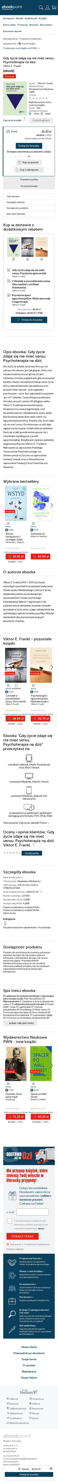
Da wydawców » (27, 1284)
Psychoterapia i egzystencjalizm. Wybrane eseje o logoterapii (31, 298)
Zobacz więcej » (15, 1248)
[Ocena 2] (33, 98)
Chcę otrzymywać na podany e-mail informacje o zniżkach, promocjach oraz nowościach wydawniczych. (31, 1224)
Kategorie (8, 18)
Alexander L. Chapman (15, 542)
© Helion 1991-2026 (12, 1441)
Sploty (35, 1418)
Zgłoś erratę (9, 913)
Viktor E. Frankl (45, 83)
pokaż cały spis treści (21, 1023)
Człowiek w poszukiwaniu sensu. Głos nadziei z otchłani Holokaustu (31, 284)
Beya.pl (35, 1413)
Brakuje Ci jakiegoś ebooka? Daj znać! (34, 1311)
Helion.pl (14, 1399)
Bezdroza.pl (37, 1408)
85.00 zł (43, 556)
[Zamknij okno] (51, 1468)
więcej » (41, 1228)
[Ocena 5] (43, 98)
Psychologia (44, 927)
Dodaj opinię (32, 853)
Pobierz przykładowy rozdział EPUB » (21, 907)
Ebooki (19, 18)
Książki (43, 18)
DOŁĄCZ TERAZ (23, 1236)
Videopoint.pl (16, 1413)
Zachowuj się (38, 533)
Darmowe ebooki (12, 31)
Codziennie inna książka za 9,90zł (20, 48)
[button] (52, 505)
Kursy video (9, 24)
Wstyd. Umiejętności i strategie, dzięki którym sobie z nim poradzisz (15, 539)
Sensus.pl (14, 1403)
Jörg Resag (10, 1099)
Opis (13, 196)
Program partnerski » (30, 1258)
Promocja (9, 76)
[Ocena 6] (46, 98)
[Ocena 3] (36, 98)
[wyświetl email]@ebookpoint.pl (23, 1459)
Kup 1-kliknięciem (29, 169)
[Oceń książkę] (41, 98)
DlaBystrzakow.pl (18, 1408)
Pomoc (43, 822)
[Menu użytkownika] (47, 7)
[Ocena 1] (30, 98)
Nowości (34, 24)
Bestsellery (46, 24)
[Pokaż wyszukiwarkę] (41, 7)
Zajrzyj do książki (12, 120)
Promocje (22, 24)
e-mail (10, 1212)
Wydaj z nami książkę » (31, 1271)
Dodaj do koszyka (28, 145)
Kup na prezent (31, 162)
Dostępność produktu (18, 208)
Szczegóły (16, 202)
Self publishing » (27, 1325)
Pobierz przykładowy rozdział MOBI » (21, 910)
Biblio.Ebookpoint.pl (19, 1423)
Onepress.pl (38, 1399)
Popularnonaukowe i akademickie (19, 927)
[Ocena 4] (40, 98)
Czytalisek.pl (16, 1418)
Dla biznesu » (26, 1297)
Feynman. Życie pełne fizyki (14, 1095)
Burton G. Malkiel (38, 1099)
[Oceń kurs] (12, 852)
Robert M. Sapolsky (39, 536)
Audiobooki (31, 18)
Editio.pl (36, 1403)
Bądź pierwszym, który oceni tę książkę (40, 103)
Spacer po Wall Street (39, 1095)
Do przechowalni (29, 186)
